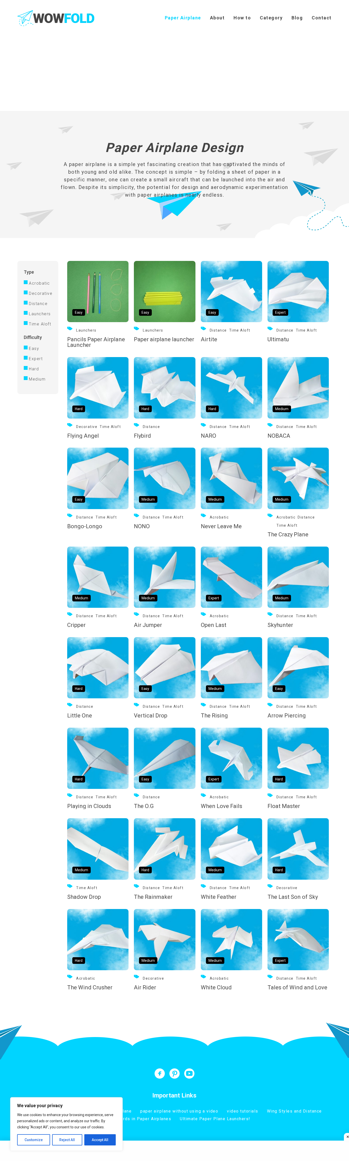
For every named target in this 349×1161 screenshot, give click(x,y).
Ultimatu (278, 339)
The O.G (144, 806)
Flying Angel (83, 436)
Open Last (213, 625)
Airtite (209, 339)
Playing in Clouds (89, 806)
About (217, 17)
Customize (34, 1140)
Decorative (40, 293)
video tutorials (242, 1111)
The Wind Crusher (89, 987)
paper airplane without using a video (179, 1111)
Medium (37, 379)
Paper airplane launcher (164, 339)
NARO (208, 436)
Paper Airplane (183, 17)
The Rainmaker (153, 897)
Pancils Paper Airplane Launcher (96, 342)
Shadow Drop (84, 897)
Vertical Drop (150, 715)
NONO (142, 526)
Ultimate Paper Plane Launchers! (215, 1118)
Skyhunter (280, 625)
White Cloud (216, 987)
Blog (297, 17)
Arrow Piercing (286, 715)
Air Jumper (148, 625)
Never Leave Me (221, 526)
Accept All (100, 1140)
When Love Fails (221, 806)
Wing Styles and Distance (294, 1111)
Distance (38, 303)
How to (242, 17)
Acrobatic (39, 283)
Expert (36, 358)
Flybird (142, 436)
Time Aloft (40, 324)
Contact (322, 17)
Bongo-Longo (84, 526)
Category (271, 17)
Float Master (283, 806)
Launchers (40, 313)
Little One (79, 715)
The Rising (214, 715)
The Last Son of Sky (292, 897)
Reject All (67, 1140)
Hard (34, 369)
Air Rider (145, 987)
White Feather (218, 897)
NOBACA (278, 436)
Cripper (76, 625)
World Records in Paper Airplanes (135, 1118)
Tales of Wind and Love (297, 987)
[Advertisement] (174, 72)
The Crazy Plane (287, 534)
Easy (34, 348)
